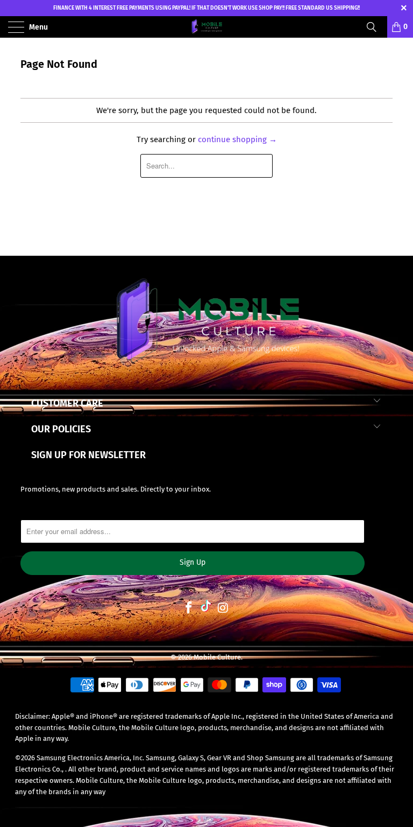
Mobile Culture (217, 657)
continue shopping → (237, 139)
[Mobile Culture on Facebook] (189, 609)
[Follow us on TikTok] (206, 609)
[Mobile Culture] (206, 27)
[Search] (375, 27)
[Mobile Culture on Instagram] (223, 609)
